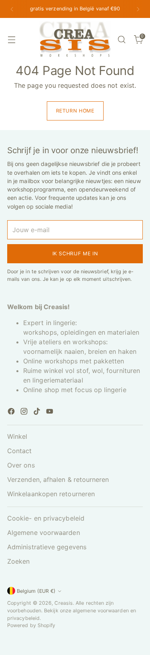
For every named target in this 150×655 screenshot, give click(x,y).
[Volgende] (138, 9)
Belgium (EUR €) (36, 591)
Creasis (63, 603)
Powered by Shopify (31, 625)
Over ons (21, 465)
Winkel (17, 436)
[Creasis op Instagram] (25, 412)
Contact (19, 451)
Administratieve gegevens (46, 547)
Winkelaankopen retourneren (51, 494)
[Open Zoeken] (121, 39)
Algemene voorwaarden (43, 533)
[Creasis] (75, 39)
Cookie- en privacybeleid (45, 518)
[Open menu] (11, 39)
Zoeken (18, 561)
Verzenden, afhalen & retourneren (58, 479)
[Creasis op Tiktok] (37, 412)
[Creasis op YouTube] (50, 412)
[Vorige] (12, 9)
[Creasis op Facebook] (12, 412)
